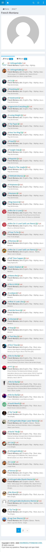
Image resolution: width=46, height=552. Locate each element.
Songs (8, 59)
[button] (2, 2)
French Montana (9, 12)
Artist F (14, 9)
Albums (22, 59)
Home (6, 9)
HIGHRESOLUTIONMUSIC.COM (31, 543)
